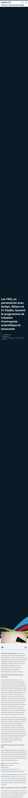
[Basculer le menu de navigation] (26, 3)
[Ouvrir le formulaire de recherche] (23, 3)
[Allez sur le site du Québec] (6, 2)
